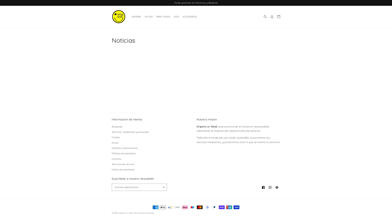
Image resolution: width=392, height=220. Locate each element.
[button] (265, 16)
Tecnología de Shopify (144, 213)
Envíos (115, 142)
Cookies (116, 137)
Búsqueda (117, 126)
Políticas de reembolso (124, 153)
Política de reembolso (123, 169)
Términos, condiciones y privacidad (130, 132)
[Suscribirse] (163, 187)
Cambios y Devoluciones (125, 148)
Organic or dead (126, 213)
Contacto (116, 159)
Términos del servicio (123, 164)
